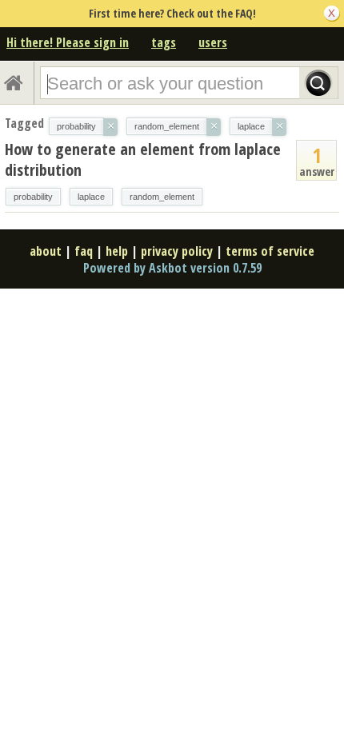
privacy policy (177, 251)
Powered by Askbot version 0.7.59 (172, 268)
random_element (162, 196)
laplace (91, 196)
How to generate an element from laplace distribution (143, 159)
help (117, 251)
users (212, 42)
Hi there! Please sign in (67, 42)
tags (163, 42)
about (46, 251)
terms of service (270, 251)
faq (83, 251)
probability (33, 196)
